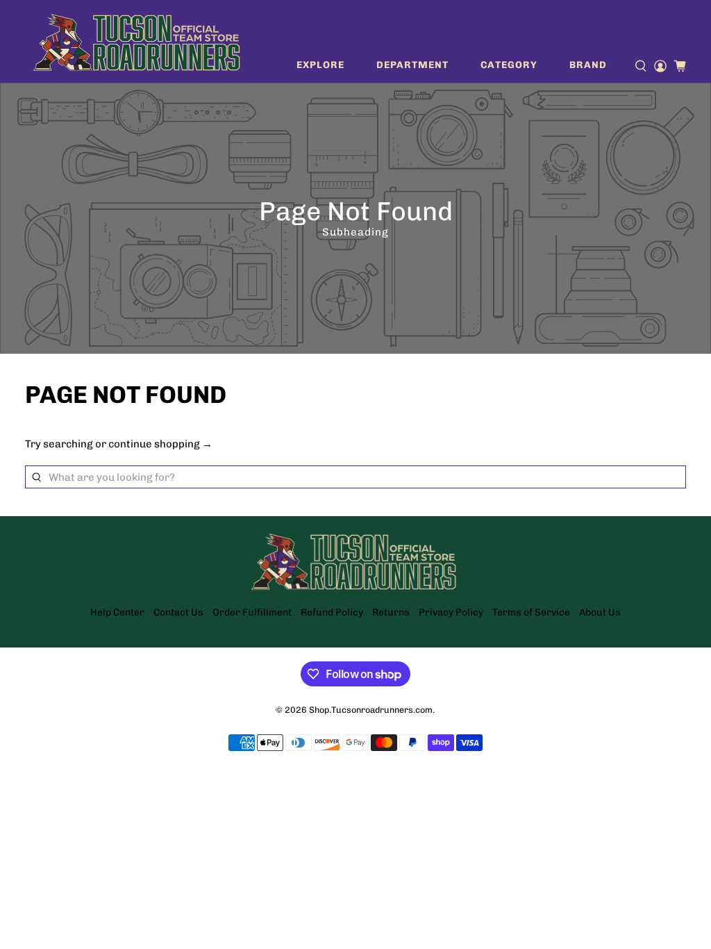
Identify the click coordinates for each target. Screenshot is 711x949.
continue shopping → (160, 444)
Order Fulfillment (252, 612)
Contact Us (178, 612)
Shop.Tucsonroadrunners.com (371, 709)
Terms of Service (531, 612)
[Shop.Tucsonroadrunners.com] (137, 41)
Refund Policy (332, 612)
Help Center (117, 612)
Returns (391, 612)
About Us (600, 612)
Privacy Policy (451, 612)
